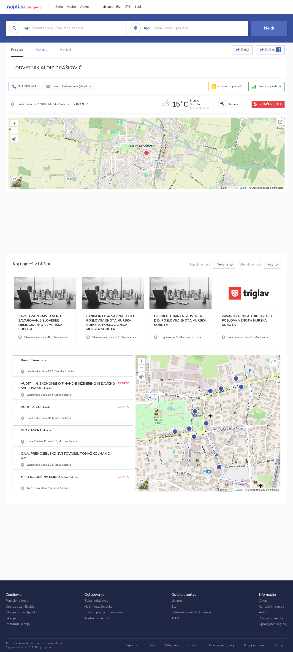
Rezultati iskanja (18, 624)
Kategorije (171, 645)
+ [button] (14, 123)
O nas (263, 600)
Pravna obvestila (271, 618)
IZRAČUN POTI (270, 104)
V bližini (65, 50)
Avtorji (263, 612)
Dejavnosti (132, 645)
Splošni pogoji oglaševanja (103, 612)
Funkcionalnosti (17, 600)
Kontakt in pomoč (271, 606)
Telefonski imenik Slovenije (191, 612)
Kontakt (193, 645)
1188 (138, 7)
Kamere (233, 104)
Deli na (270, 50)
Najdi (269, 28)
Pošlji (245, 50)
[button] (14, 138)
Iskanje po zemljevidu (21, 612)
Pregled (17, 50)
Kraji (152, 645)
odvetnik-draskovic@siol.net (72, 86)
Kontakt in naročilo (97, 618)
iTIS (128, 7)
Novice (71, 7)
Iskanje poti (14, 618)
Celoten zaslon (280, 121)
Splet (59, 7)
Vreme (84, 7)
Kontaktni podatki (230, 86)
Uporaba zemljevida (20, 606)
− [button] (14, 130)
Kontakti (41, 50)
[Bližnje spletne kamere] (222, 104)
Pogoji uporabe (254, 645)
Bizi (118, 7)
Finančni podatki (269, 86)
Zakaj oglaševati (96, 600)
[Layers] (16, 182)
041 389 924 (27, 86)
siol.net (108, 7)
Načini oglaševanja (98, 606)
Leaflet (243, 187)
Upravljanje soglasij (273, 624)
